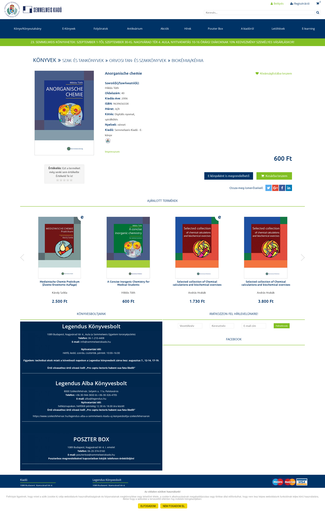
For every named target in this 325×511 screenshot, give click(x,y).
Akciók (165, 28)
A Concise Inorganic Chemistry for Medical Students (128, 283)
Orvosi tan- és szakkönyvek (137, 60)
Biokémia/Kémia (187, 60)
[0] (317, 3)
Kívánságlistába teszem (275, 73)
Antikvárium (135, 28)
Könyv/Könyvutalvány (27, 28)
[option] (59, 257)
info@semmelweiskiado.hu (95, 341)
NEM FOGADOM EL (174, 506)
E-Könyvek (68, 28)
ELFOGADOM (148, 506)
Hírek (187, 28)
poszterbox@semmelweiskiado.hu (95, 454)
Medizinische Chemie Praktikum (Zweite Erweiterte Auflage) (60, 283)
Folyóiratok (101, 28)
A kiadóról (247, 28)
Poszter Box (215, 28)
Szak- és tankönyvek (83, 60)
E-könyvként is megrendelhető (229, 175)
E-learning (308, 28)
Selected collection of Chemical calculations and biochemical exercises (197, 283)
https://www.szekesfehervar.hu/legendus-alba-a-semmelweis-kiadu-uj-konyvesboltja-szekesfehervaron (91, 416)
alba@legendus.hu (95, 398)
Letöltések (278, 28)
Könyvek (44, 59)
